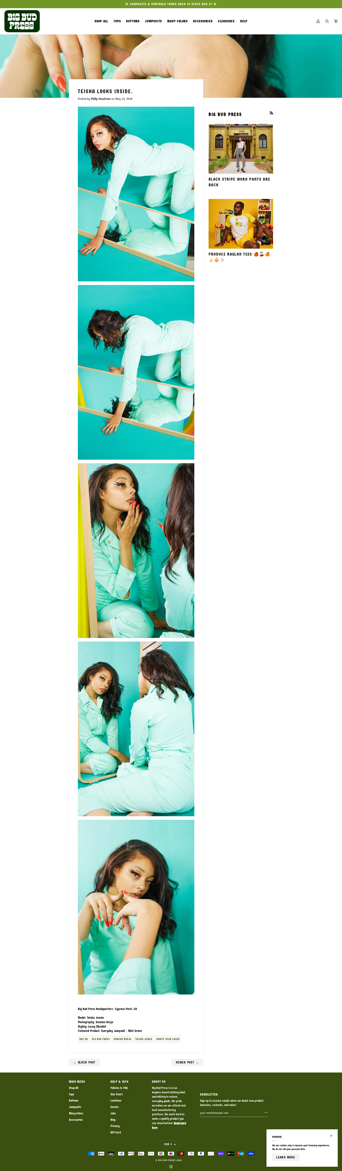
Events (114, 1107)
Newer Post (187, 1062)
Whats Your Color (167, 1039)
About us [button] (158, 1081)
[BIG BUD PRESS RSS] (271, 113)
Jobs (113, 1113)
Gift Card (115, 1132)
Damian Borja (122, 1039)
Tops (71, 1094)
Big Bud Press (101, 1039)
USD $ (168, 1144)
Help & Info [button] (119, 1081)
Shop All (73, 1088)
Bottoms (74, 1100)
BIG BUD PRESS (167, 1160)
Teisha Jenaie (143, 1039)
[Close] (333, 1135)
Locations (115, 1100)
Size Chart (116, 1094)
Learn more (285, 1157)
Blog (112, 1119)
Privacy (115, 1126)
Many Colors (76, 1113)
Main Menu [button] (77, 1081)
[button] (117, 21)
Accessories (76, 1119)
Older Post (84, 1062)
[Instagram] (171, 1166)
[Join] (264, 1112)
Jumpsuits (75, 1107)
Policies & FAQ (119, 1088)
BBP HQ (83, 1039)
